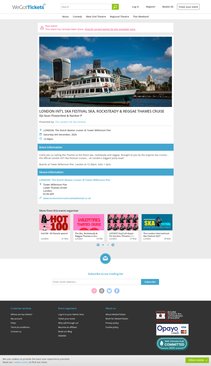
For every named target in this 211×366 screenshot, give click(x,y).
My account (16, 318)
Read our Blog (65, 331)
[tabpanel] (55, 227)
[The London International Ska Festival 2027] (157, 221)
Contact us (16, 331)
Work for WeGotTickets (117, 318)
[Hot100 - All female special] (55, 221)
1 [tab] (103, 245)
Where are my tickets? (21, 314)
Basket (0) (167, 6)
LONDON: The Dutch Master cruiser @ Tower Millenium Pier (74, 180)
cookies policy (21, 362)
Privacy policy (112, 322)
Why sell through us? (68, 322)
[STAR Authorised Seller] (169, 321)
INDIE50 (62, 335)
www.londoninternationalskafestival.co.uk (67, 198)
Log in (135, 6)
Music (65, 16)
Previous (98, 245)
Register (150, 6)
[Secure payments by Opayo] (172, 334)
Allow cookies (196, 360)
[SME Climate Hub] (172, 349)
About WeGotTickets (116, 314)
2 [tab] (108, 245)
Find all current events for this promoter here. (110, 29)
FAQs (13, 322)
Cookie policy (112, 327)
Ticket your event (188, 6)
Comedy (77, 16)
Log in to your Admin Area (71, 314)
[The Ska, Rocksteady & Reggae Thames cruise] (89, 221)
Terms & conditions (20, 327)
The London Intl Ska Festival (70, 121)
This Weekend (141, 16)
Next (113, 245)
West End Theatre (96, 16)
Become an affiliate (67, 327)
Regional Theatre (119, 16)
